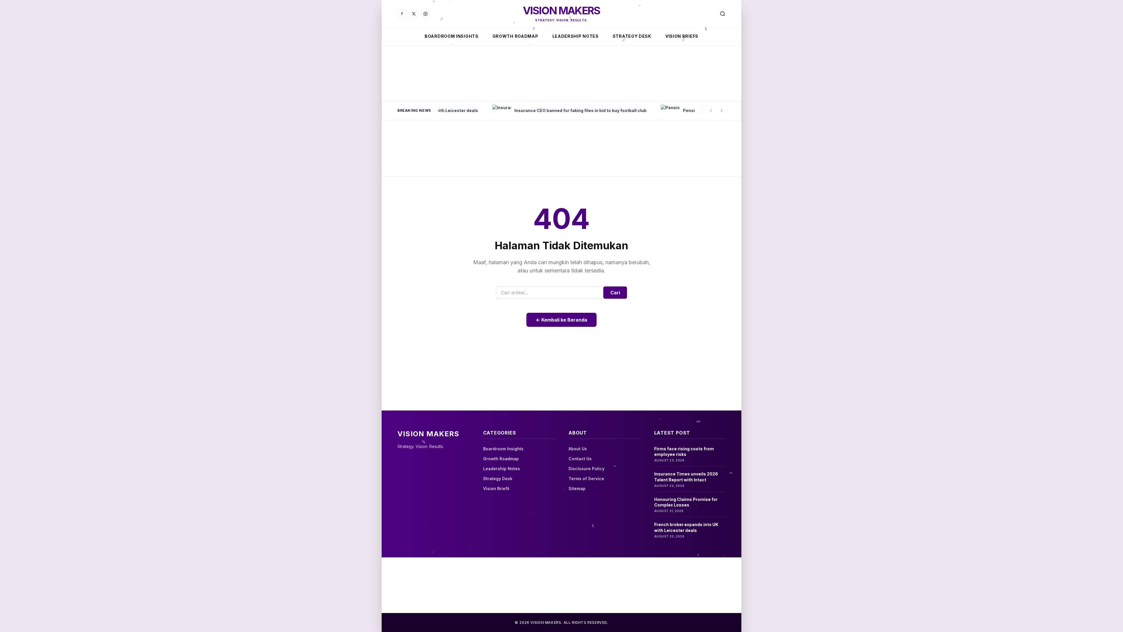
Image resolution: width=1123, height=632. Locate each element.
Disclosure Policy (586, 468)
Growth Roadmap (515, 36)
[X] (413, 13)
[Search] (723, 14)
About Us (578, 448)
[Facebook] (402, 13)
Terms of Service (586, 478)
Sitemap (577, 488)
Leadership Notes (575, 36)
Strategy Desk (632, 36)
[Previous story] (711, 111)
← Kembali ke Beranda (561, 320)
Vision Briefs (681, 36)
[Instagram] (425, 13)
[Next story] (721, 111)
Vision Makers (561, 10)
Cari (615, 293)
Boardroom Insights (451, 36)
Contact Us (580, 458)
